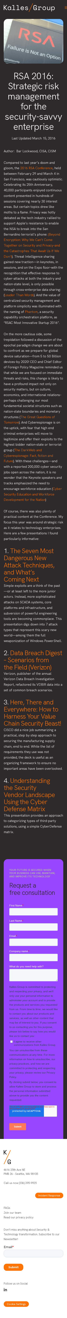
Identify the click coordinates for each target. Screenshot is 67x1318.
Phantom (31, 312)
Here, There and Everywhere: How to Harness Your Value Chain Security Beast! (32, 713)
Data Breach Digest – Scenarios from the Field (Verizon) (33, 660)
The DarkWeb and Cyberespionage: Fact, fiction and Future (28, 455)
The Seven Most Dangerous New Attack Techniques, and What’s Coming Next (29, 565)
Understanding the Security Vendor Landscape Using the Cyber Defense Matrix (29, 794)
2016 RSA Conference (36, 168)
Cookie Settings (16, 1304)
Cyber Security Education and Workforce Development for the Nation (33, 494)
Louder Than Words (19, 295)
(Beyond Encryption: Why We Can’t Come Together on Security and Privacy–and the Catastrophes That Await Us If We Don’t (32, 245)
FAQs (7, 1208)
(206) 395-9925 (28, 1183)
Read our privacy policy (19, 1217)
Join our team (12, 1213)
